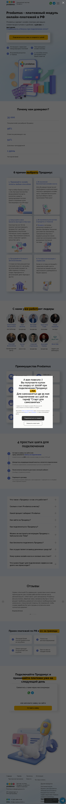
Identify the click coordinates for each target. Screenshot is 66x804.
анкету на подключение (27, 410)
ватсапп (26, 412)
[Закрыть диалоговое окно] (63, 3)
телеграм (34, 412)
